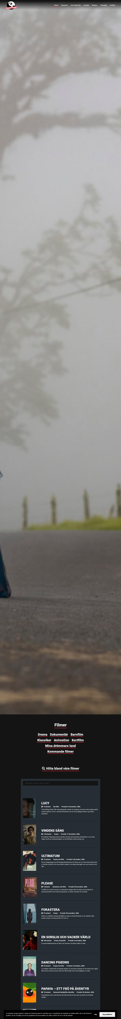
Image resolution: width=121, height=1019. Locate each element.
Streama (56, 790)
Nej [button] (96, 1014)
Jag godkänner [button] (107, 1014)
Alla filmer (28, 790)
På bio (42, 790)
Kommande (71, 790)
